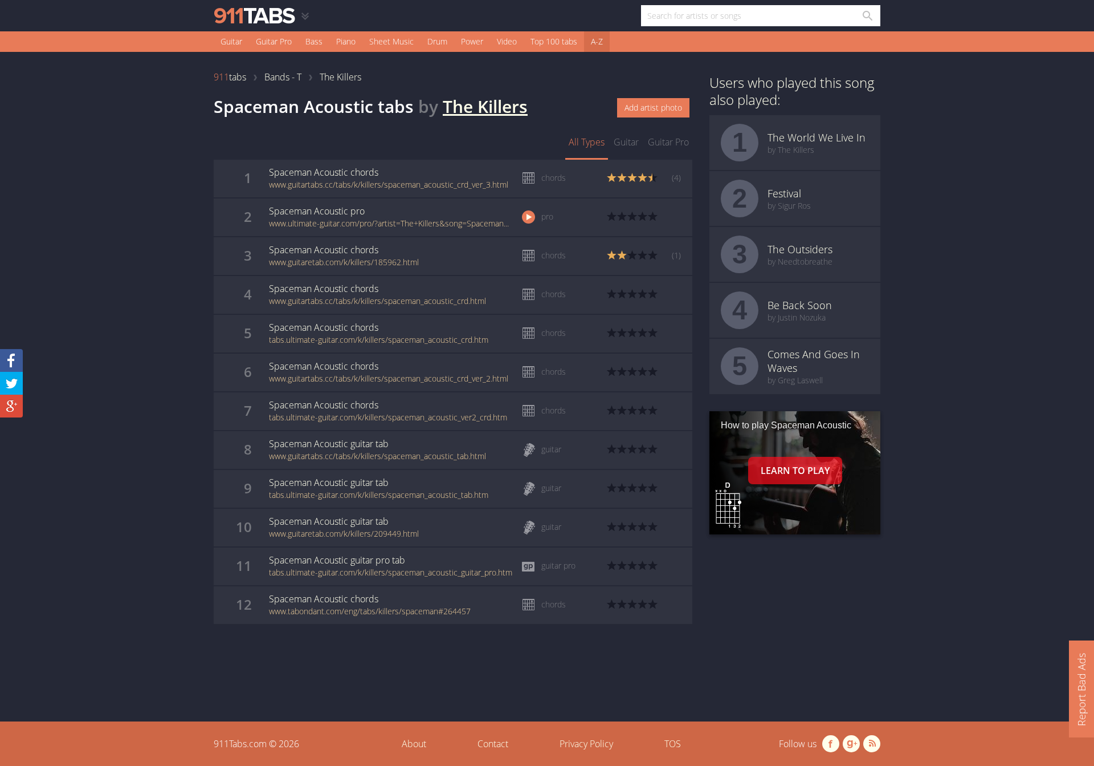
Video (507, 41)
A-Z (597, 41)
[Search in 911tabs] (867, 16)
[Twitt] (11, 383)
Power (472, 41)
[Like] (11, 360)
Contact (492, 743)
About (414, 743)
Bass (314, 41)
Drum (437, 41)
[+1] (11, 406)
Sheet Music (391, 41)
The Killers (485, 106)
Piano (346, 41)
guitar (626, 142)
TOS (672, 743)
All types (587, 142)
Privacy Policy (586, 743)
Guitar (231, 41)
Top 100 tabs (553, 41)
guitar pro (668, 142)
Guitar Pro (274, 41)
